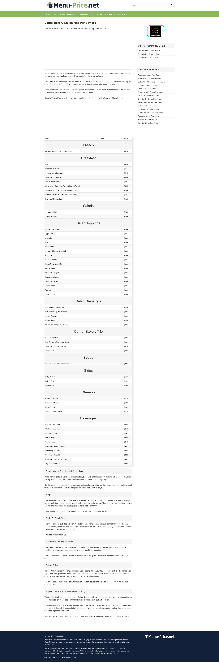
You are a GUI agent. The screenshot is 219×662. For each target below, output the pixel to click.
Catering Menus (120, 14)
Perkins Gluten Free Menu (147, 106)
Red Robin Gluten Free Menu (148, 109)
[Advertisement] (88, 51)
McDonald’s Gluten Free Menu (149, 95)
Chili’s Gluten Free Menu (147, 89)
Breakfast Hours (87, 14)
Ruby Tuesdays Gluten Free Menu (150, 112)
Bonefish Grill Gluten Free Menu (149, 78)
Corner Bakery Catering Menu (149, 54)
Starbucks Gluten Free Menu (148, 116)
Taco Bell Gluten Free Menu (148, 123)
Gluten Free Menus (104, 14)
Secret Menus (59, 14)
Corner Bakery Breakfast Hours (149, 51)
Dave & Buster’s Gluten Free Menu (150, 92)
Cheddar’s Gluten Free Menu (148, 85)
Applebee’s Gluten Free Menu (149, 75)
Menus (48, 14)
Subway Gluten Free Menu (147, 119)
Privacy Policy (60, 636)
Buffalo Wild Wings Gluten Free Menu (151, 82)
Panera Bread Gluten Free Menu (150, 102)
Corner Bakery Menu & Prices (148, 57)
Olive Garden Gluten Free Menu (149, 99)
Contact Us (48, 636)
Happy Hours (72, 14)
